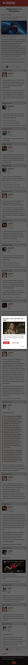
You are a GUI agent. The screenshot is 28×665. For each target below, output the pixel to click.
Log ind (6, 342)
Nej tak (22, 346)
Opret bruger (15, 342)
